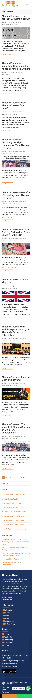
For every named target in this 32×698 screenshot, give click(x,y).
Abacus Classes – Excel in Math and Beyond (16, 378)
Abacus (5, 74)
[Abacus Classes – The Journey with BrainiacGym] (16, 33)
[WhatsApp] (24, 696)
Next (23, 477)
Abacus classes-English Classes (13, 507)
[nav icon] (27, 4)
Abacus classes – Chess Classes (13, 520)
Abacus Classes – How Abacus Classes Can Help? (14, 105)
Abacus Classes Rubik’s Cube (12, 499)
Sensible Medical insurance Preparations (11, 563)
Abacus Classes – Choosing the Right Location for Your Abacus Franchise (15, 143)
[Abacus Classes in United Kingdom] (16, 296)
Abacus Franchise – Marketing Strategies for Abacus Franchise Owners (16, 66)
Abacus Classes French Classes (13, 516)
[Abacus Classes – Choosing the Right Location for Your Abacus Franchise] (16, 162)
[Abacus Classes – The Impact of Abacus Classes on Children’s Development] (16, 447)
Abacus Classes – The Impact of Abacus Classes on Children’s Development (16, 428)
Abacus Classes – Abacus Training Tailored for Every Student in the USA (16, 232)
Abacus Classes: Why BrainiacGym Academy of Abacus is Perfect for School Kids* (15, 330)
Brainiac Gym (7, 22)
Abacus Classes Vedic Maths (12, 503)
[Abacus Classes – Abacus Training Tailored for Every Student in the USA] (16, 249)
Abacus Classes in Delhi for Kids (13, 495)
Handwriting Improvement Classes (14, 512)
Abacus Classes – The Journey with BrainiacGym (16, 17)
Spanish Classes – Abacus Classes (14, 529)
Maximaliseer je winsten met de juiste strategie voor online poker (15, 549)
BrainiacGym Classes (10, 24)
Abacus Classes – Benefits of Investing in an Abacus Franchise (16, 195)
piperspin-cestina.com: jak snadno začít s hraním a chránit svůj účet (16, 554)
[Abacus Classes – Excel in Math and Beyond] (16, 394)
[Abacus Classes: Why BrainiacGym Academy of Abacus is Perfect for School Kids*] (16, 349)
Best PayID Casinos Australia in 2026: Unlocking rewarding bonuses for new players (15, 542)
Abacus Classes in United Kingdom (15, 281)
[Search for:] (16, 483)
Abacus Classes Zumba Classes (13, 525)
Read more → (7, 54)
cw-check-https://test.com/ (12, 559)
